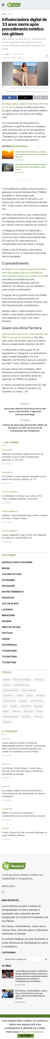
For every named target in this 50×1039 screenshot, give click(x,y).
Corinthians (8, 695)
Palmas (7, 621)
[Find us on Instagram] (3, 892)
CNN (7, 54)
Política (7, 633)
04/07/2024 (18, 54)
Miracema (8, 615)
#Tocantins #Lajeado (22, 680)
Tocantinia (9, 650)
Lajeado (7, 609)
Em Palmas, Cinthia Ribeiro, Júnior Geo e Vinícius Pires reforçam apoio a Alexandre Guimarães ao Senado (22, 771)
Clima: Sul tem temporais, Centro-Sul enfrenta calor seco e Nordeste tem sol (31, 154)
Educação (8, 586)
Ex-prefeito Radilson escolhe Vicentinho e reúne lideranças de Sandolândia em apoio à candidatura (23, 793)
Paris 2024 (28, 711)
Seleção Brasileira (10, 717)
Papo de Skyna (11, 627)
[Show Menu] (3, 5)
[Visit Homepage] (14, 5)
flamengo (23, 701)
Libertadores (26, 706)
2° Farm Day (39, 680)
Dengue (29, 695)
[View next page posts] (27, 180)
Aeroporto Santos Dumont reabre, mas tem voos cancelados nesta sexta (31, 167)
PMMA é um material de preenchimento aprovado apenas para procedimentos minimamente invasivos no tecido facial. (24, 272)
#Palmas (6, 680)
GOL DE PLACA (10, 603)
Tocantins (9, 662)
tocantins (7, 722)
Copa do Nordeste (10, 690)
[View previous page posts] (23, 180)
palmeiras (16, 711)
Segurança (7, 450)
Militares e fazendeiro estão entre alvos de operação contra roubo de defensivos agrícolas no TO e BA (22, 457)
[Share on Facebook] (9, 97)
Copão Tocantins (29, 690)
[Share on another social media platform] (40, 97)
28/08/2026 (21, 160)
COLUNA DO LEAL (12, 574)
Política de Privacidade (31, 1031)
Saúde (6, 639)
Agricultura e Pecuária (17, 562)
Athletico (7, 685)
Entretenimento (10, 492)
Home (4, 14)
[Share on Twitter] (25, 97)
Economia (8, 580)
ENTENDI (25, 1035)
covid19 (19, 695)
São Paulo (26, 717)
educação (40, 695)
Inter (5, 706)
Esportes (8, 597)
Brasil (11, 14)
